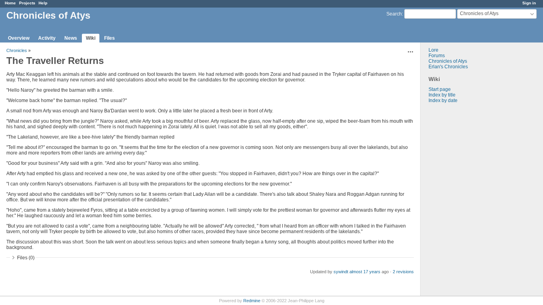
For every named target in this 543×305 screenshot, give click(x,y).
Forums (437, 55)
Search (394, 14)
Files (109, 38)
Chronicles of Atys (448, 61)
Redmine (251, 300)
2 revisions (403, 271)
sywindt (341, 271)
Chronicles (16, 50)
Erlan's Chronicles (448, 66)
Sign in (529, 3)
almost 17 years (364, 271)
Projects (27, 3)
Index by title (442, 95)
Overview (18, 38)
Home (10, 3)
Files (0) (26, 258)
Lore (433, 50)
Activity (47, 38)
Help (43, 3)
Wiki (90, 38)
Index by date (443, 100)
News (70, 38)
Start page (440, 89)
